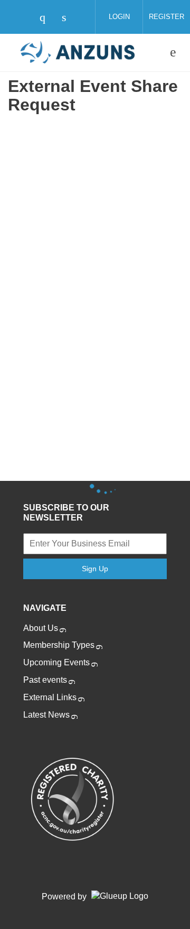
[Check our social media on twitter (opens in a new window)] (25, 18)
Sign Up (95, 568)
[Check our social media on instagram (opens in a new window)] (47, 18)
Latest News (46, 714)
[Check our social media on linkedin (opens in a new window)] (70, 18)
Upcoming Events (56, 662)
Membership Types (58, 644)
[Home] (77, 52)
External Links (50, 697)
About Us (40, 628)
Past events (45, 679)
